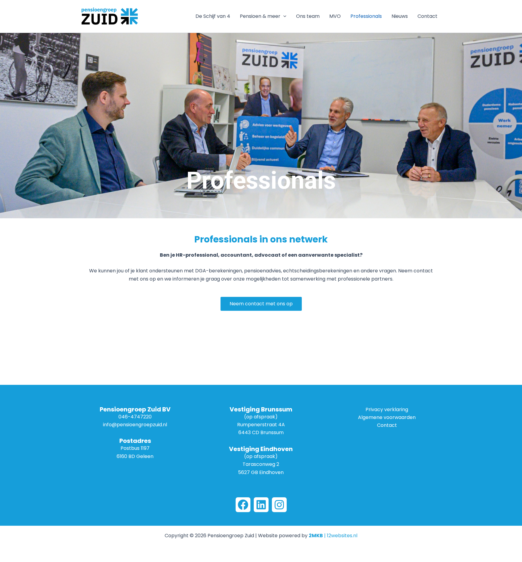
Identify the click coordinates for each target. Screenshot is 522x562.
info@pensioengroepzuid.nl (135, 424)
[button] (283, 16)
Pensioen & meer (260, 16)
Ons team (308, 16)
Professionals (366, 16)
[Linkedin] (261, 504)
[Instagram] (279, 504)
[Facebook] (243, 504)
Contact (427, 16)
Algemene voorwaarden (387, 417)
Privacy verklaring (387, 409)
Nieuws (400, 16)
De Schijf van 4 (212, 16)
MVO (335, 16)
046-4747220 (135, 416)
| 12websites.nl (333, 535)
